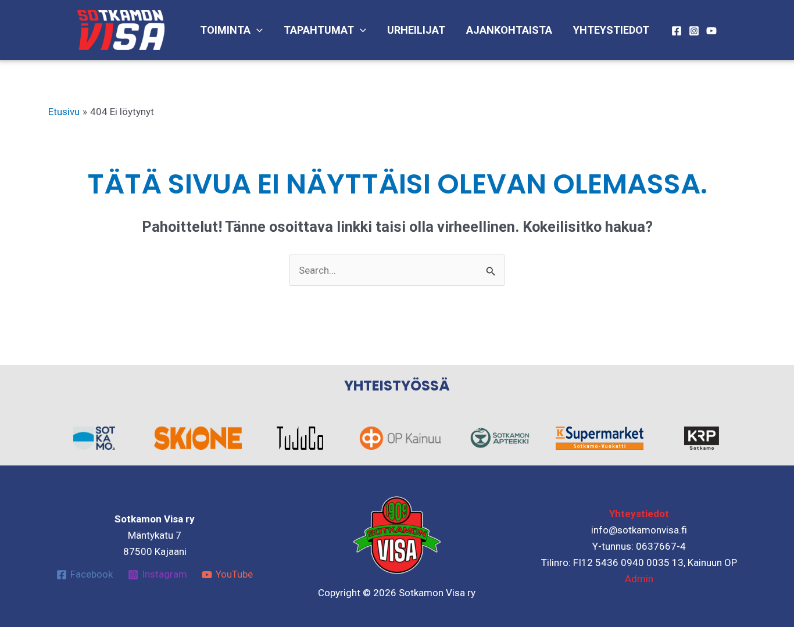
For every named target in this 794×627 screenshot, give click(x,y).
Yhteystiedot (611, 30)
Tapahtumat (319, 30)
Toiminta (225, 30)
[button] (257, 30)
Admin (639, 579)
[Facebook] (676, 31)
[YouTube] (711, 31)
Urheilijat (416, 30)
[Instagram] (694, 31)
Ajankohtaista (509, 30)
